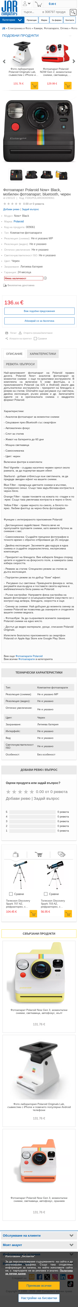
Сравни (42, 338)
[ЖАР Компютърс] (9, 8)
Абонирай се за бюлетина (39, 320)
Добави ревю (11, 209)
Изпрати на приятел (20, 338)
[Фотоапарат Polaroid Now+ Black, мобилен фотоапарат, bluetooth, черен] (38, 130)
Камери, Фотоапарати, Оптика (51, 28)
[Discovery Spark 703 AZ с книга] (55, 888)
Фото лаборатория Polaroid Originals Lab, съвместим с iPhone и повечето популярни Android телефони (22, 71)
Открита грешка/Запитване (38, 333)
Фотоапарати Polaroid (29, 656)
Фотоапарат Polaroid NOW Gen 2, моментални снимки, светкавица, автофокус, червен (56, 71)
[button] (4, 62)
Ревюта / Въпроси (20, 364)
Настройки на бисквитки (39, 1298)
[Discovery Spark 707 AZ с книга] (20, 888)
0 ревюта (38, 203)
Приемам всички (39, 1285)
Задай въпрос (30, 209)
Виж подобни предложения (39, 311)
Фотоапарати (26, 659)
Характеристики (43, 353)
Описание (14, 353)
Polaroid (19, 221)
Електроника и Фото (19, 28)
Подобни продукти (20, 35)
